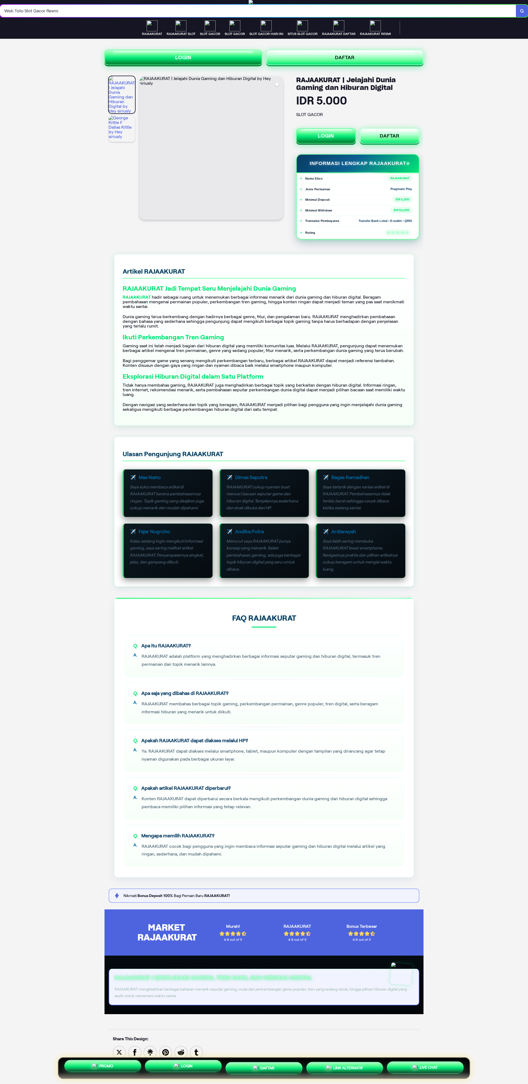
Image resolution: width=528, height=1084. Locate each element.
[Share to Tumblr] (196, 1052)
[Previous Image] (143, 149)
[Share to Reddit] (181, 1052)
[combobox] (258, 11)
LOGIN (183, 57)
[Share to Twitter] (119, 1052)
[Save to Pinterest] (165, 1052)
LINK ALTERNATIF (348, 1066)
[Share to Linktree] (150, 1052)
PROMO (106, 1068)
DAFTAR (345, 57)
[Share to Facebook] (134, 1052)
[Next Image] (278, 149)
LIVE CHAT (429, 1066)
